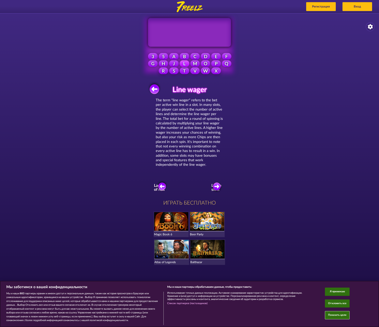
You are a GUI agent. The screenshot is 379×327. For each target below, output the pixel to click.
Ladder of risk (160, 188)
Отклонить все (337, 303)
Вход (357, 6)
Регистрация (321, 6)
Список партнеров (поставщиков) (187, 303)
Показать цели (337, 315)
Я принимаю (337, 291)
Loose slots (216, 188)
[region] (189, 304)
